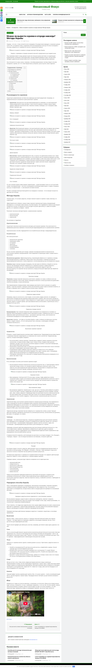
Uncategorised (10, 32)
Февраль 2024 (67, 113)
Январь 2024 (67, 116)
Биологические (14, 77)
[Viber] (1, 13)
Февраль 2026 (67, 79)
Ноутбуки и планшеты (69, 165)
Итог (9, 91)
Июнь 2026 (66, 69)
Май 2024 (66, 105)
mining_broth (10, 41)
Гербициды (15, 80)
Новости (66, 160)
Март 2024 (66, 110)
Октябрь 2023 (67, 124)
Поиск (65, 32)
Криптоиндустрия (68, 157)
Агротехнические (14, 72)
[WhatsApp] (1, 10)
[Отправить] (1, 20)
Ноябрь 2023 (67, 121)
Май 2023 (66, 129)
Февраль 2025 (67, 87)
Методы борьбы (13, 71)
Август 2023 (67, 126)
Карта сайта (48, 14)
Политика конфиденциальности (61, 14)
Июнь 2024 (66, 103)
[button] (24, 68)
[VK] (1, 15)
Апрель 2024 (67, 108)
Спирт (12, 88)
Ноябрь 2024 (67, 90)
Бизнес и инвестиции (69, 154)
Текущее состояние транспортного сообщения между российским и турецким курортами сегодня (58, 20)
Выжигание (13, 83)
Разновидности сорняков (14, 69)
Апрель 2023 (67, 131)
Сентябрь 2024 (67, 95)
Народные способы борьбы (15, 81)
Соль (12, 84)
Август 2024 (67, 97)
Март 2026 (66, 77)
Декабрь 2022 (67, 134)
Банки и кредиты (68, 152)
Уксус (12, 86)
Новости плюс (67, 162)
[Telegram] (1, 18)
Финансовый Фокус (46, 6)
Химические (14, 78)
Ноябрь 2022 (67, 137)
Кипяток (13, 89)
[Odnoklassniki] (1, 8)
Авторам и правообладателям (35, 14)
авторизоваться (33, 639)
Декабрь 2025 (67, 82)
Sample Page (22, 14)
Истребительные (15, 74)
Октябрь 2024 (67, 92)
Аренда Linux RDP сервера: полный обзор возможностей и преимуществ (62, 1)
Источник (9, 619)
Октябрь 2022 (67, 139)
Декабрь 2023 (67, 118)
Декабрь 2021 (67, 142)
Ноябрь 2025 (67, 84)
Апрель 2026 (67, 74)
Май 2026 (66, 71)
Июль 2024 (66, 100)
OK (73, 666)
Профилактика (16, 75)
